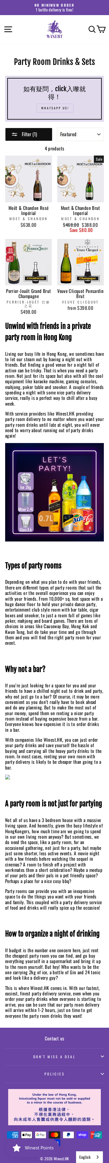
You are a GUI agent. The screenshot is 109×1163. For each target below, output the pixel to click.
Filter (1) (29, 134)
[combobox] (89, 1157)
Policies (55, 1073)
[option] (54, 7)
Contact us (54, 1038)
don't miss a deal (54, 1056)
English (85, 1157)
